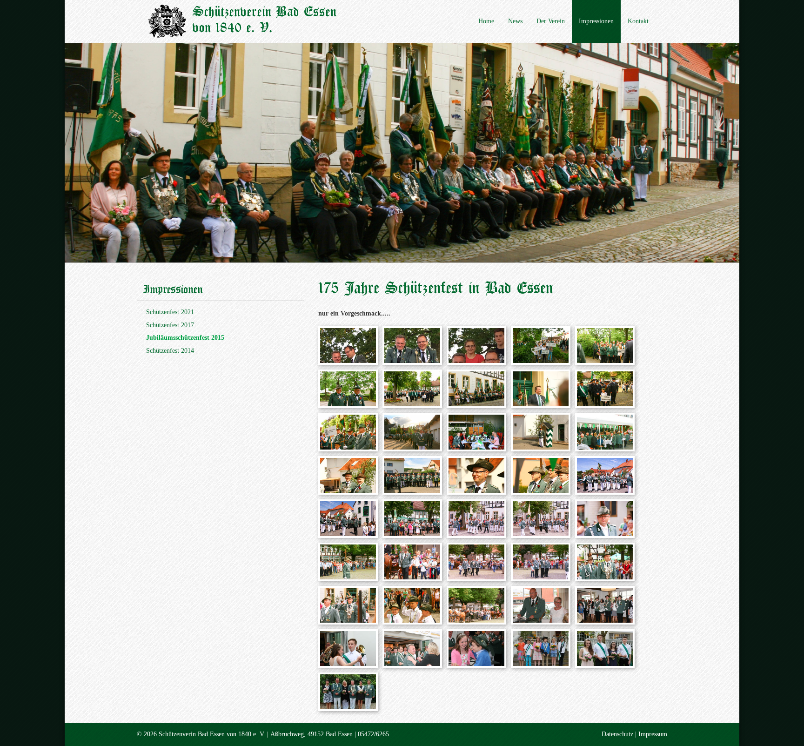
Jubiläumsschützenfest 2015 (185, 337)
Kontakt (638, 21)
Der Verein (550, 21)
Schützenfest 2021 (170, 312)
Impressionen (596, 21)
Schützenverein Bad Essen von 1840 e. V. (264, 20)
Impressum (652, 734)
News (515, 21)
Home (486, 21)
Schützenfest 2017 (170, 325)
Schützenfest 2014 (170, 350)
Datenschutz (617, 734)
